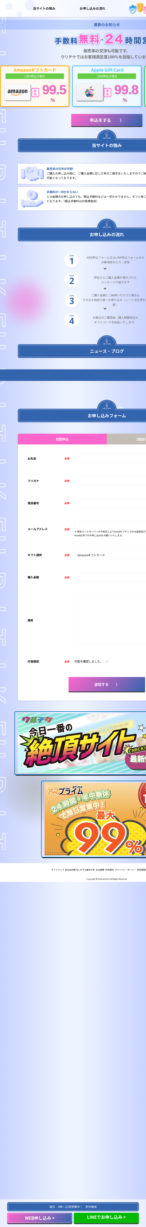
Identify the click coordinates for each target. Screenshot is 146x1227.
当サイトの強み (44, 8)
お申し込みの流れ (92, 8)
